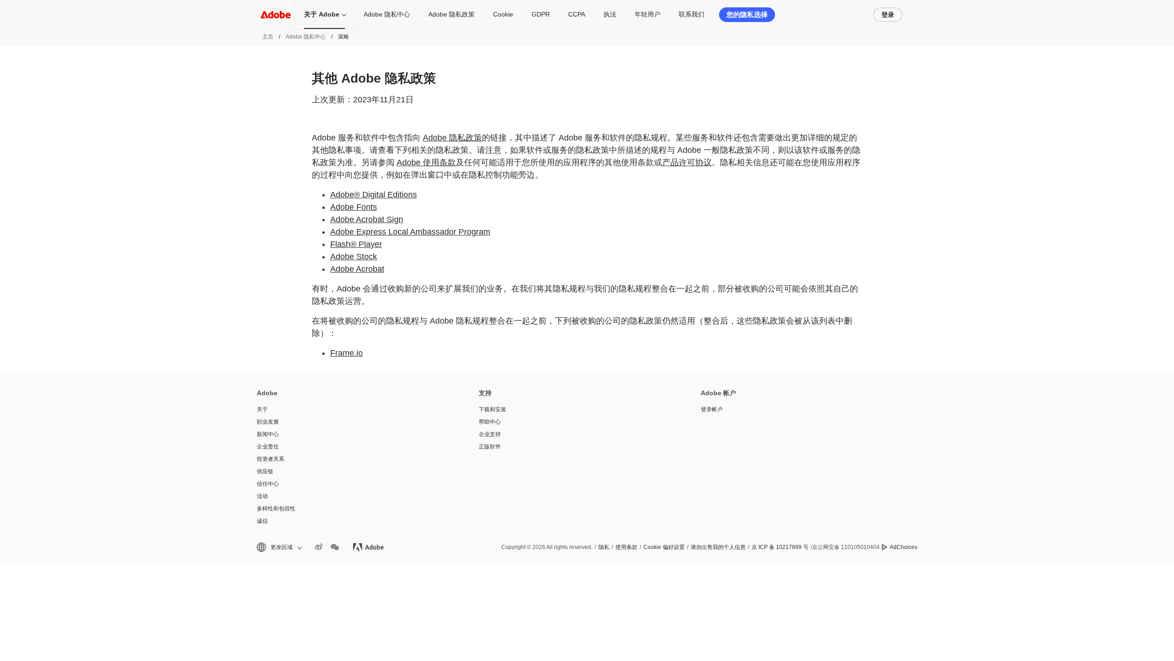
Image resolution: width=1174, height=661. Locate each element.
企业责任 (268, 446)
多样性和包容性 (276, 508)
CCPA (576, 14)
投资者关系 (270, 459)
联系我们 (691, 14)
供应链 (265, 471)
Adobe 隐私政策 (451, 14)
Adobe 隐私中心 (387, 14)
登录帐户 (712, 409)
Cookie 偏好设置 (664, 547)
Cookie (503, 14)
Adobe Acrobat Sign (366, 219)
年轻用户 (647, 14)
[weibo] (318, 547)
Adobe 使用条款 (426, 162)
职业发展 (268, 422)
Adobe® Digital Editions (373, 194)
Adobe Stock (353, 256)
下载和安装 (492, 409)
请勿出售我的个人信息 (718, 547)
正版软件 (490, 446)
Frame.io (346, 353)
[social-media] (334, 547)
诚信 (262, 521)
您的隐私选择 (747, 14)
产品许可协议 (687, 162)
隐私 (603, 547)
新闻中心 (268, 434)
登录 (887, 14)
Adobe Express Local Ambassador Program (410, 231)
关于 (262, 409)
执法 (610, 14)
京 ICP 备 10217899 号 (780, 547)
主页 (267, 37)
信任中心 (268, 484)
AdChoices (903, 547)
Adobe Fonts (353, 207)
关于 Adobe (321, 14)
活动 (262, 496)
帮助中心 (490, 422)
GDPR (541, 14)
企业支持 (490, 434)
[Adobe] (275, 14)
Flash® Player (356, 244)
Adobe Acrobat (357, 269)
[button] (278, 547)
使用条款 (626, 547)
